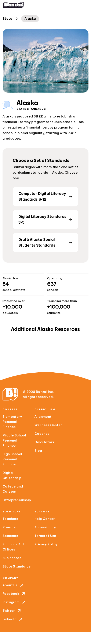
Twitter (9, 610)
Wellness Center (48, 425)
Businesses (12, 558)
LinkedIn (9, 619)
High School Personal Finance (12, 459)
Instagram (11, 602)
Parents (9, 527)
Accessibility (45, 527)
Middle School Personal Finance (14, 440)
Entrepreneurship (17, 500)
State (7, 18)
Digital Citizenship (12, 475)
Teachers (10, 518)
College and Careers (13, 489)
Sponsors (10, 536)
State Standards (16, 566)
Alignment (43, 416)
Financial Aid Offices (13, 547)
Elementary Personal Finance (12, 422)
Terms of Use (45, 536)
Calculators (44, 442)
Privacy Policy (46, 544)
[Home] (13, 5)
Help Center (44, 518)
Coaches (42, 433)
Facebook (11, 593)
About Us (10, 585)
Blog (38, 450)
